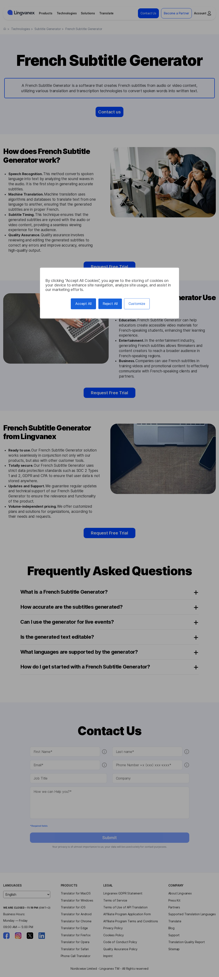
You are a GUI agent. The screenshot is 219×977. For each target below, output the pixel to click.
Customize (137, 304)
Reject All (110, 304)
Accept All (83, 304)
